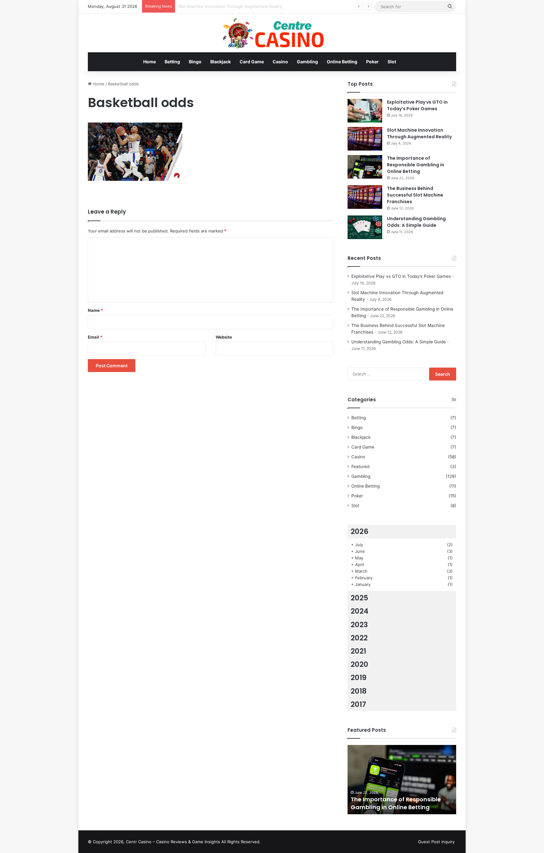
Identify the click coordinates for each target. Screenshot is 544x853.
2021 (358, 651)
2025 (359, 598)
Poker (372, 61)
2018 (359, 691)
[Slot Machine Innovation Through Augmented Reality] (365, 139)
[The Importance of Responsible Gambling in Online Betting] (365, 167)
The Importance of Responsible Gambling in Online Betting (415, 165)
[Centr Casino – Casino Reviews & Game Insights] (272, 33)
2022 (359, 638)
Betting (172, 61)
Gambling (307, 61)
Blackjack (220, 61)
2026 (359, 531)
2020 (359, 664)
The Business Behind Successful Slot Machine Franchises (415, 195)
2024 (359, 611)
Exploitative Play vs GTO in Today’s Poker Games (417, 105)
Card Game (252, 61)
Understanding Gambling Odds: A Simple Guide (416, 221)
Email (95, 337)
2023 (359, 625)
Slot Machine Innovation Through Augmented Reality (419, 133)
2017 (358, 704)
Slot (392, 61)
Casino (280, 61)
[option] (402, 779)
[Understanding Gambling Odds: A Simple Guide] (365, 227)
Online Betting (342, 61)
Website (224, 337)
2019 (358, 678)
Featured (360, 466)
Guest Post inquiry (436, 841)
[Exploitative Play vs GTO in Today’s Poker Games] (365, 111)
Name (95, 310)
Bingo (195, 61)
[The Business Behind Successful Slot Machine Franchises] (365, 197)
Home (149, 61)
